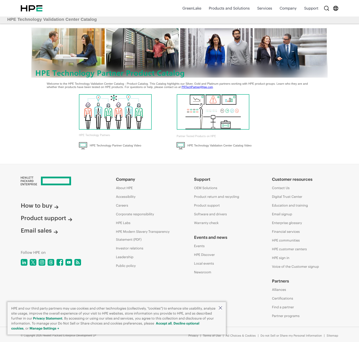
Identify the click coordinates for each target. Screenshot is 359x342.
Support (311, 8)
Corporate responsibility (135, 214)
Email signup (282, 214)
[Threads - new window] (51, 262)
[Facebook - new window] (60, 262)
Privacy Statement (47, 318)
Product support (43, 218)
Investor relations (129, 248)
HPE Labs (123, 223)
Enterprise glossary (287, 223)
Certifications (282, 298)
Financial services (286, 231)
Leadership (124, 257)
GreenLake (191, 8)
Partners (280, 281)
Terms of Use (212, 335)
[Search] (326, 8)
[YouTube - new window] (68, 262)
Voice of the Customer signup (295, 266)
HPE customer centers (289, 249)
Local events (204, 263)
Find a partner (283, 307)
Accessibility (125, 197)
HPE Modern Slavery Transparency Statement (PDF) (143, 235)
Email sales (36, 230)
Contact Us (281, 188)
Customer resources (292, 179)
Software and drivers (210, 214)
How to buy (36, 205)
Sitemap (332, 335)
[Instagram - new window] (42, 262)
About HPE (124, 188)
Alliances (279, 289)
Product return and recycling (216, 197)
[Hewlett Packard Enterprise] (31, 8)
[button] (220, 308)
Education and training (290, 205)
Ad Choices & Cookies (241, 335)
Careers (122, 205)
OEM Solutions (205, 188)
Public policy (126, 266)
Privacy (193, 335)
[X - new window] (33, 262)
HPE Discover (204, 255)
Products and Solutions (229, 8)
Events (199, 246)
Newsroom (202, 272)
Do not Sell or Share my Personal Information (291, 335)
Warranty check (206, 223)
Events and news (210, 237)
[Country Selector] (335, 8)
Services (264, 8)
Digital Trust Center (287, 197)
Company (288, 8)
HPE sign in (280, 258)
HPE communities (286, 240)
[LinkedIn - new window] (24, 262)
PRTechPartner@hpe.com (197, 87)
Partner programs (286, 316)
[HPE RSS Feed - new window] (77, 262)
